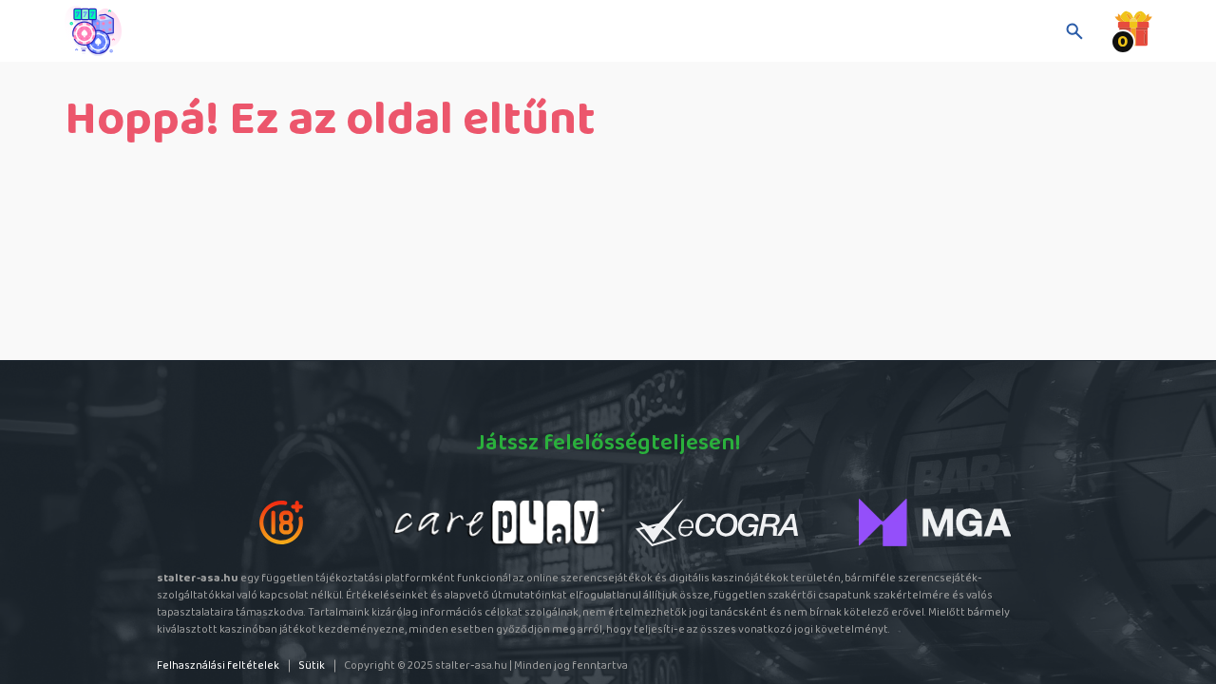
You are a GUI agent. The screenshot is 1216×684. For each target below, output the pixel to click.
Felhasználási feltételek (218, 665)
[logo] (160, 31)
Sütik (311, 665)
